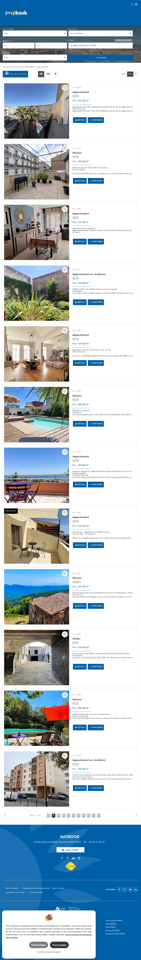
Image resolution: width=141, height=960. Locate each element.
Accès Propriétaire (36, 892)
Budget (5, 41)
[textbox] (100, 46)
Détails (81, 120)
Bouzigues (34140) (113, 930)
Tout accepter (59, 944)
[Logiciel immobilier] (60, 909)
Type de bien (72, 29)
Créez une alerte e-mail (18, 74)
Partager (97, 120)
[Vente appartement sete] (36, 111)
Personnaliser (38, 944)
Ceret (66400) (111, 924)
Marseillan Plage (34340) (115, 934)
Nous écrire (72, 850)
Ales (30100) (110, 927)
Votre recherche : (8, 29)
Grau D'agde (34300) (114, 920)
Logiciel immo (73, 907)
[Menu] (136, 4)
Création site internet (75, 909)
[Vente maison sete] (36, 171)
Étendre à (6, 53)
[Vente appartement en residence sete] (36, 293)
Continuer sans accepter (49, 951)
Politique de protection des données (36, 888)
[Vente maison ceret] (36, 596)
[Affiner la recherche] (132, 4)
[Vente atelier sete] (36, 657)
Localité (71, 40)
